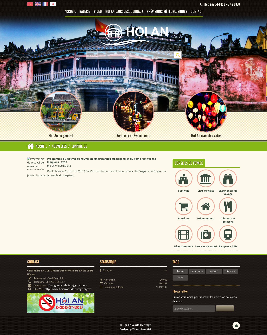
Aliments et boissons (228, 220)
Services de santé (206, 246)
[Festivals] (184, 181)
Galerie (84, 12)
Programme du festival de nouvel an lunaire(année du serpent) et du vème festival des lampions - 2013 (101, 160)
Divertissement (183, 246)
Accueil (70, 12)
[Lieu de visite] (206, 181)
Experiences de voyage (228, 192)
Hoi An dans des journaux (124, 12)
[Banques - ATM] (228, 237)
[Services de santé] (206, 237)
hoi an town (230, 271)
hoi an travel (197, 271)
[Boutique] (183, 209)
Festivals (183, 190)
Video (98, 12)
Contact (197, 12)
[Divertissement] (183, 237)
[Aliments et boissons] (228, 209)
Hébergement (206, 218)
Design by (135, 329)
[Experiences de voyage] (228, 181)
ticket (180, 277)
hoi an (180, 271)
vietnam (214, 271)
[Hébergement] (206, 209)
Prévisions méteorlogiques (167, 12)
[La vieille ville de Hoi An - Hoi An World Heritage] (133, 34)
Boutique (183, 218)
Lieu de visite (206, 190)
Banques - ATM (228, 246)
